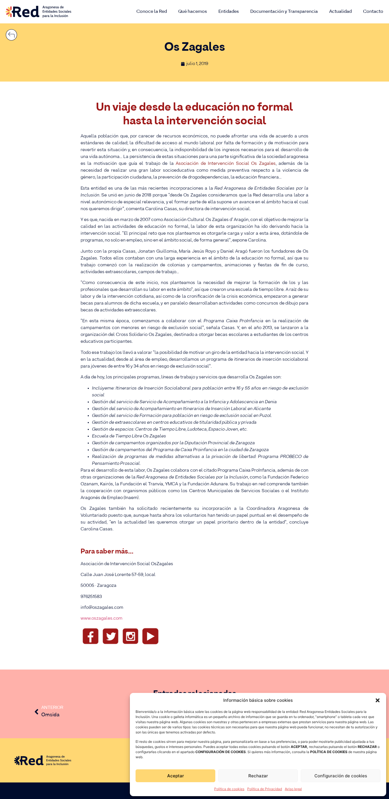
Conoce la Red (151, 11)
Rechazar (258, 775)
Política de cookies (229, 789)
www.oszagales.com (101, 618)
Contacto (373, 11)
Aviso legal (293, 789)
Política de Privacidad (264, 789)
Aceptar (175, 775)
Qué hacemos (192, 11)
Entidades (228, 11)
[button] (377, 700)
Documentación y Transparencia (284, 11)
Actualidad (340, 11)
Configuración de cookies (340, 775)
